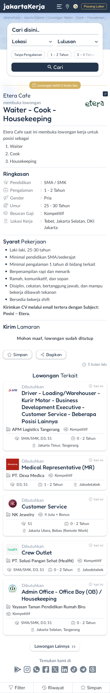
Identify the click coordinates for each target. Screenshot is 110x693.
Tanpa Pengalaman (28, 54)
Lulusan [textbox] (67, 41)
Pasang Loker (94, 6)
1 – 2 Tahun (59, 54)
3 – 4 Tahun (86, 54)
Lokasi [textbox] (19, 41)
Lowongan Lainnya (51, 646)
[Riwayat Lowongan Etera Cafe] (94, 112)
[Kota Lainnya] (67, 6)
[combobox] (32, 42)
